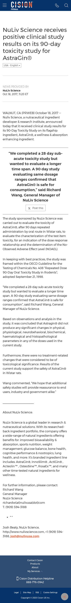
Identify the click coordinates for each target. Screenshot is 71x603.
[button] (57, 5)
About (35, 567)
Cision (40, 598)
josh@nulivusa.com (24, 536)
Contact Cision (35, 560)
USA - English (11, 65)
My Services (33, 571)
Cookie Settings (50, 592)
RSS (37, 592)
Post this (37, 208)
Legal (16, 592)
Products (35, 563)
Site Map (27, 592)
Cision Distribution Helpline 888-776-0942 (36, 580)
